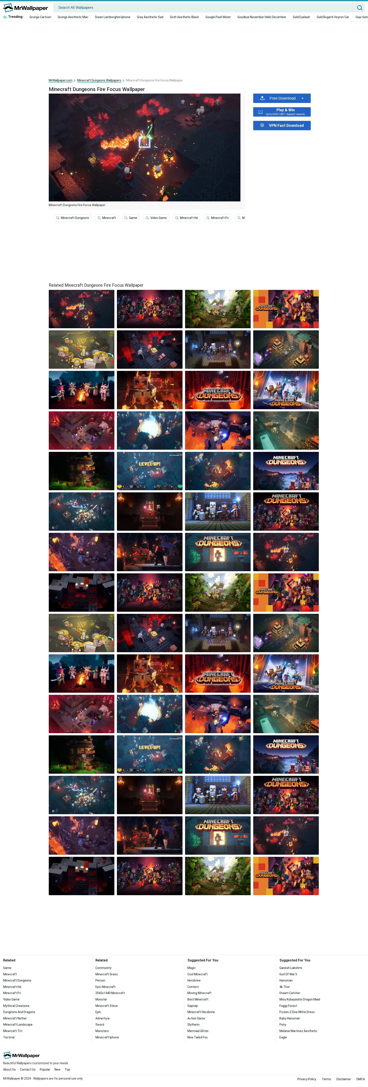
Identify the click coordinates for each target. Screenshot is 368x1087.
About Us (9, 1069)
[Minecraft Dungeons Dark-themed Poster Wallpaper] (150, 309)
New (57, 1069)
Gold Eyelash (301, 17)
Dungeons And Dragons (19, 1012)
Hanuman (286, 980)
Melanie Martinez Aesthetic (298, 1031)
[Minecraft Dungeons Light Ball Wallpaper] (150, 430)
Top (67, 1069)
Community (103, 968)
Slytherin (193, 1024)
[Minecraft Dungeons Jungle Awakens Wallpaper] (218, 309)
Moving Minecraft (199, 993)
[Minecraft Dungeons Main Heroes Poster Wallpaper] (286, 309)
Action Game (196, 1018)
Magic (191, 968)
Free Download (283, 98)
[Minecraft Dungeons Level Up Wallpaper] (150, 471)
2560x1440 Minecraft (110, 993)
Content (193, 987)
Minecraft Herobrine (201, 1012)
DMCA (360, 1079)
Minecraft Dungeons (75, 218)
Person (100, 980)
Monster (101, 999)
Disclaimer (343, 1079)
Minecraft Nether (15, 1018)
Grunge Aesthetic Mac (73, 17)
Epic (98, 1012)
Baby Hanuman (289, 1018)
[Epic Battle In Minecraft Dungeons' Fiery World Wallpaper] (81, 552)
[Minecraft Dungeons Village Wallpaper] (286, 471)
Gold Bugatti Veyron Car (333, 17)
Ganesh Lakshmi (290, 968)
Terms (326, 1079)
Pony (282, 1024)
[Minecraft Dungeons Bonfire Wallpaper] (81, 390)
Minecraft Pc (220, 218)
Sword (99, 1024)
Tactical (8, 1037)
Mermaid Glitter (198, 1031)
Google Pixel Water (218, 17)
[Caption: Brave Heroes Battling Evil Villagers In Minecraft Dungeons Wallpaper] (81, 511)
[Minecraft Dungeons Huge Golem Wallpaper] (218, 430)
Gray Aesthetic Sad (150, 17)
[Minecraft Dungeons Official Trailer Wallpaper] (150, 390)
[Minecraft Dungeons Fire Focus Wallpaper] (286, 552)
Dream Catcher (289, 993)
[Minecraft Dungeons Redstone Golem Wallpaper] (81, 592)
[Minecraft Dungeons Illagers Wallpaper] (286, 430)
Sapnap (192, 1005)
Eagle (283, 1037)
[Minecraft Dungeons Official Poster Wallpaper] (286, 511)
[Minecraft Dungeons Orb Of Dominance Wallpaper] (286, 349)
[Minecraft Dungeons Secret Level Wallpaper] (218, 471)
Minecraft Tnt (12, 1031)
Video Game (158, 218)
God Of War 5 (288, 974)
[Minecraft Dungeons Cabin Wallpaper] (81, 471)
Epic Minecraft (105, 987)
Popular (45, 1069)
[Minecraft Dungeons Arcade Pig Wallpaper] (81, 349)
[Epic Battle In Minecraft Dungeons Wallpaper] (150, 349)
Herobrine (194, 980)
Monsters (102, 1031)
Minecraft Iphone (107, 1037)
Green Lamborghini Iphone (112, 17)
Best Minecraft (197, 999)
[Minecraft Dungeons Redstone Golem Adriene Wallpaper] (150, 552)
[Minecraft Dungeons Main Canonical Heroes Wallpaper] (218, 349)
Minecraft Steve (106, 1005)
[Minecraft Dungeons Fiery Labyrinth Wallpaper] (218, 390)
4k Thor (284, 987)
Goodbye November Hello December (261, 17)
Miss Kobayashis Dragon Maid (299, 999)
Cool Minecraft (197, 974)
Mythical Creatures (16, 1005)
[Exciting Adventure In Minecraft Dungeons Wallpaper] (218, 552)
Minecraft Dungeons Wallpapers (99, 80)
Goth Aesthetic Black (184, 17)
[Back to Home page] (27, 7)
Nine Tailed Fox (197, 1037)
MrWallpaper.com (60, 80)
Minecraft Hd (189, 218)
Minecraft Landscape (18, 1024)
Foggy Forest (288, 1005)
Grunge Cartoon (40, 17)
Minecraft (109, 218)
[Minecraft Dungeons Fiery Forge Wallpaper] (81, 430)
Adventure (102, 1018)
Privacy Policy (307, 1079)
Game (133, 218)
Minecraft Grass (106, 974)
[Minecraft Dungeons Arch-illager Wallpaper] (150, 511)
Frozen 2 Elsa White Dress (297, 1012)
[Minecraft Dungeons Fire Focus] (81, 309)
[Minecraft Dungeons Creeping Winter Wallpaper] (286, 390)
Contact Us (28, 1069)
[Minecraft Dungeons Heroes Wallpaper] (218, 511)
